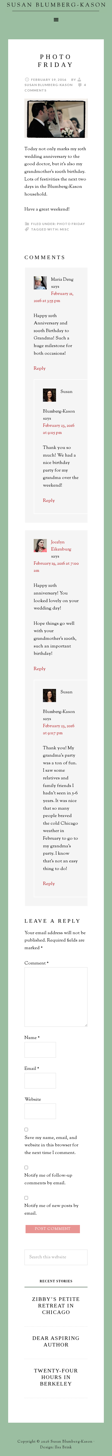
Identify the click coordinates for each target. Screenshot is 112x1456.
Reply (40, 368)
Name (32, 1038)
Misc (64, 229)
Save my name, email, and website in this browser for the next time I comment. (51, 1145)
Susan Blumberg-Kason (56, 7)
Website (32, 1099)
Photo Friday (71, 224)
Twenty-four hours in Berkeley (56, 1377)
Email (31, 1069)
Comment (36, 963)
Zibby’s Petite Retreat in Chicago (56, 1305)
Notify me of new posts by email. (51, 1210)
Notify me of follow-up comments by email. (48, 1179)
